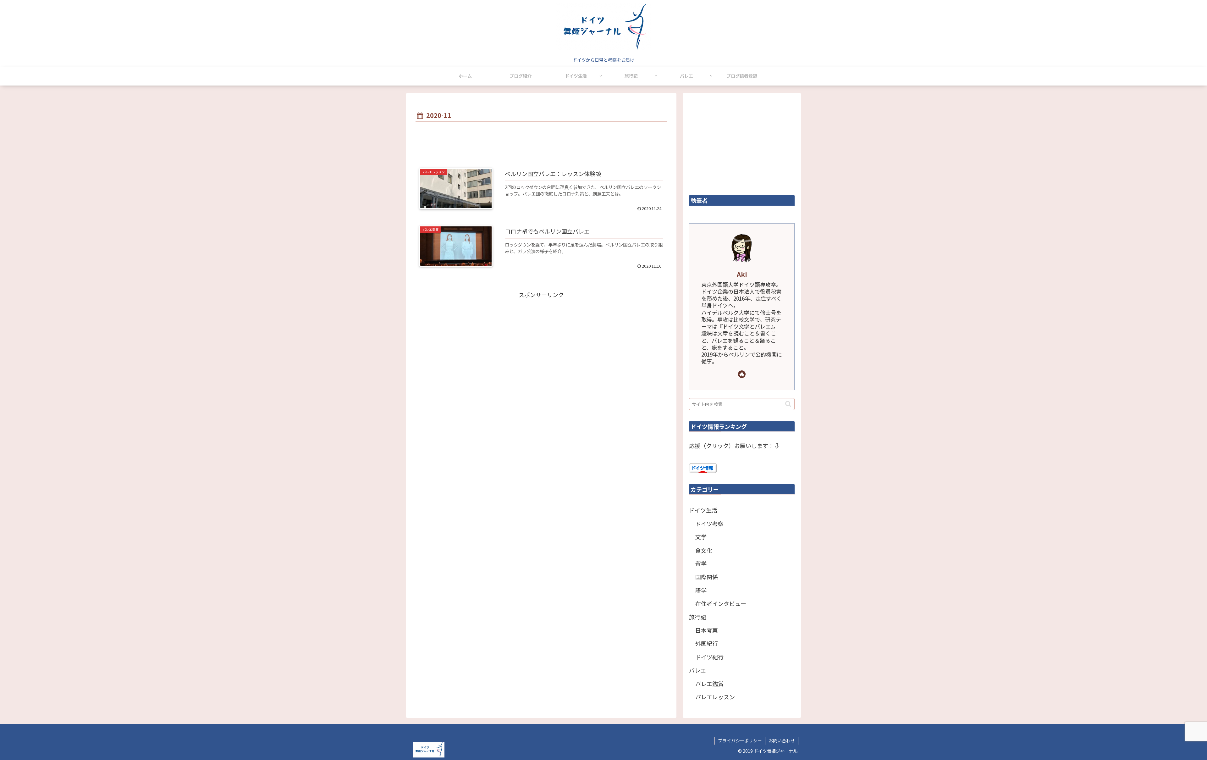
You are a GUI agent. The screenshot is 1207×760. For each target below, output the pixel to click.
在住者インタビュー (720, 603)
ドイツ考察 (709, 523)
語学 (701, 590)
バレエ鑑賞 (709, 684)
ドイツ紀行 (709, 657)
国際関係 (706, 577)
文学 (701, 537)
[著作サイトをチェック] (742, 374)
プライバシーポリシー (740, 740)
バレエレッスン (715, 697)
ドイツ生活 (703, 510)
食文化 (703, 550)
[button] (788, 404)
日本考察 (706, 630)
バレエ (697, 670)
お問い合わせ (782, 740)
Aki (742, 274)
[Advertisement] (541, 141)
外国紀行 (706, 643)
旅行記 (697, 617)
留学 (701, 563)
